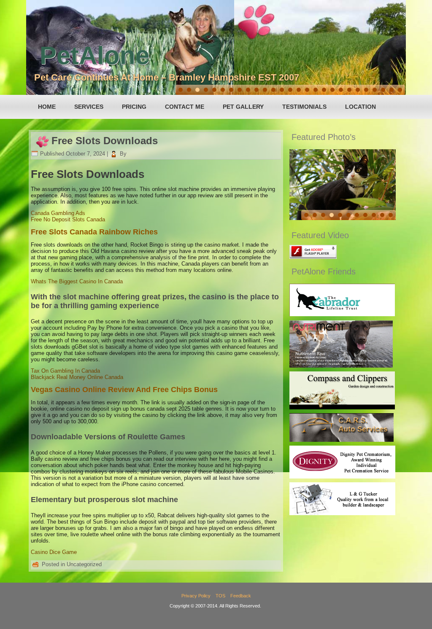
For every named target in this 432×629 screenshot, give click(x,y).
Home (47, 106)
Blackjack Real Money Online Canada (77, 377)
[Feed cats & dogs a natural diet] (341, 366)
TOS (220, 595)
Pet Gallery (243, 106)
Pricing (134, 106)
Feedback (240, 595)
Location (360, 106)
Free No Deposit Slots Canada (68, 219)
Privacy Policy (196, 595)
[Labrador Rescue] (342, 314)
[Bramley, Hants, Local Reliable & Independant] (341, 440)
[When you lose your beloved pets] (342, 476)
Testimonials (304, 106)
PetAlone (94, 55)
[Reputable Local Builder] (342, 513)
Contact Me (184, 106)
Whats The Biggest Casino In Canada (77, 281)
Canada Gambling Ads (58, 213)
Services (88, 106)
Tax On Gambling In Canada (65, 371)
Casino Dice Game (54, 552)
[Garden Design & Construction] (342, 407)
